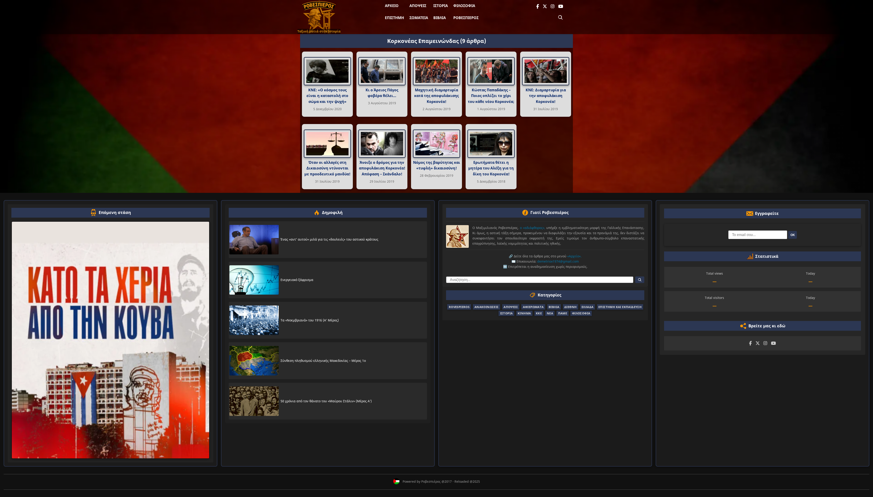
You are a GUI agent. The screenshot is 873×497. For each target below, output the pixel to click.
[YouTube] (560, 6)
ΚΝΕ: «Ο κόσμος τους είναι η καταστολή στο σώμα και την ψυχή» (327, 95)
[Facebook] (537, 6)
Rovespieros (459, 307)
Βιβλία (439, 17)
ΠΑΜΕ (562, 313)
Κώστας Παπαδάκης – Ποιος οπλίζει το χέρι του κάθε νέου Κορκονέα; (491, 95)
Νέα (550, 313)
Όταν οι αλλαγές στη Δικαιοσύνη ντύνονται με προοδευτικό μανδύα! (327, 168)
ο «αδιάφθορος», (532, 228)
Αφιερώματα (533, 307)
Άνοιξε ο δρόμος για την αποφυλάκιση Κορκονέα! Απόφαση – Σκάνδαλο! (382, 168)
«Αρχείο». (574, 256)
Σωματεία (418, 17)
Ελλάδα (587, 307)
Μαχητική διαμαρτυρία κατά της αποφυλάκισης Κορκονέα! (436, 95)
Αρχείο (392, 5)
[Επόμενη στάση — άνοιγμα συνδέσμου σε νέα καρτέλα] (110, 340)
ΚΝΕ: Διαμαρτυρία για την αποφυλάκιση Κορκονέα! (546, 95)
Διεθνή (570, 307)
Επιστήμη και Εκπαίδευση (620, 307)
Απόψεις (417, 5)
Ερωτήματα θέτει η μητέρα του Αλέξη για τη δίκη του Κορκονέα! (491, 168)
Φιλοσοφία (464, 5)
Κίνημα (524, 313)
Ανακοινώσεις (486, 307)
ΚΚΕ (539, 313)
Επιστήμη (394, 17)
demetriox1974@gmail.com (558, 261)
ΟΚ (792, 235)
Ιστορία (440, 5)
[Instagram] (552, 6)
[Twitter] (545, 6)
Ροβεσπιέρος (466, 17)
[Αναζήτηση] (560, 17)
